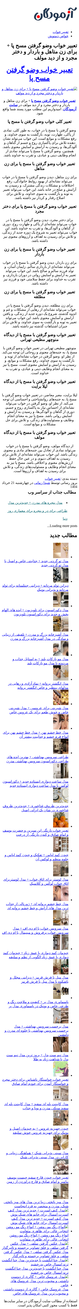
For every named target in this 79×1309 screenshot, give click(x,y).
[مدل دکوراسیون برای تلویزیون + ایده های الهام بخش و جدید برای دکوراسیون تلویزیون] (60, 606)
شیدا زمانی (42, 483)
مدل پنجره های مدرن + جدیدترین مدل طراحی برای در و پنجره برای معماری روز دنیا (37, 511)
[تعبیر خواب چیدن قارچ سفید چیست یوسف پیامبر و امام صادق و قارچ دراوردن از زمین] (60, 1173)
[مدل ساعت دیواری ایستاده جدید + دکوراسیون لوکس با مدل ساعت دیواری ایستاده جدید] (60, 777)
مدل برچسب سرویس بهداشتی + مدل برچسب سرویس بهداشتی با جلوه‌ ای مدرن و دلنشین (36, 1031)
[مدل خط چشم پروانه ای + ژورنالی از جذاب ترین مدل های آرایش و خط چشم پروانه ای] (60, 900)
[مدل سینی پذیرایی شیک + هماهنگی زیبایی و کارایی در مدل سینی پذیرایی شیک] (60, 1149)
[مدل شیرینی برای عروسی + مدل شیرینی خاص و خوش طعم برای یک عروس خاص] (60, 704)
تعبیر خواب (60, 32)
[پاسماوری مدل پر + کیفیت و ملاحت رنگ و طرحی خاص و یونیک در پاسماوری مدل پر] (60, 998)
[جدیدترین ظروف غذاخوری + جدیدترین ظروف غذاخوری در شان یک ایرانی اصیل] (60, 802)
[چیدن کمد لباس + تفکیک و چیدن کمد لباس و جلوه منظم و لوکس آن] (60, 851)
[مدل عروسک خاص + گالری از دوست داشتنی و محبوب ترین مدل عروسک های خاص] (35, 1285)
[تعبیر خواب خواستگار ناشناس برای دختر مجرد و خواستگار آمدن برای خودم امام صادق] (60, 1075)
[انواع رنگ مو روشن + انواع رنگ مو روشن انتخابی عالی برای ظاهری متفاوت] (35, 1231)
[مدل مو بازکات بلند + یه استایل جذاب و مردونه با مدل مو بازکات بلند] (60, 655)
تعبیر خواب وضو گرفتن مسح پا (53, 101)
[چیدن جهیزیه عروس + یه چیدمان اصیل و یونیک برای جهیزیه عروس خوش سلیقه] (60, 1124)
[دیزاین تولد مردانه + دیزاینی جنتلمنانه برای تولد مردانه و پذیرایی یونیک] (60, 581)
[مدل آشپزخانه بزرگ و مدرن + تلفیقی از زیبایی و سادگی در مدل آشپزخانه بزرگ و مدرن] (60, 630)
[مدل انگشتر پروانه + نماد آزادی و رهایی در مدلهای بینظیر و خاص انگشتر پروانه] (60, 679)
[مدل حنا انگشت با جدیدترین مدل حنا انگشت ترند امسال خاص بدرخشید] (35, 1264)
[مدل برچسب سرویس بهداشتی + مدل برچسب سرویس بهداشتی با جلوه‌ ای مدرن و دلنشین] (60, 1022)
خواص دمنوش (58, 36)
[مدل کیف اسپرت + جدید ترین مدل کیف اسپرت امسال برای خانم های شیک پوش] (35, 1214)
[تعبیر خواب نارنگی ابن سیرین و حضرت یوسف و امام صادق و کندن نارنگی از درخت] (60, 826)
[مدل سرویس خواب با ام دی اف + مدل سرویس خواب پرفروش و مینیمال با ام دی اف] (60, 924)
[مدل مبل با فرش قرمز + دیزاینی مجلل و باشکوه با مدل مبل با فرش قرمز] (60, 973)
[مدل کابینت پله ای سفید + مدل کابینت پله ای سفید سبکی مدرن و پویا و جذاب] (60, 1100)
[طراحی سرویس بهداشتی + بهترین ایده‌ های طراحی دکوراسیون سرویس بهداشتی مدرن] (60, 753)
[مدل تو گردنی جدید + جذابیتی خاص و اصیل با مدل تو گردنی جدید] (60, 557)
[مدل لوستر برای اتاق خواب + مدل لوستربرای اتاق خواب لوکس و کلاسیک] (60, 875)
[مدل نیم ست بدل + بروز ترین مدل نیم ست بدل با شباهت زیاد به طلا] (60, 1051)
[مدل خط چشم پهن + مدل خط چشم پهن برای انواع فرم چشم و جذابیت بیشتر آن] (60, 728)
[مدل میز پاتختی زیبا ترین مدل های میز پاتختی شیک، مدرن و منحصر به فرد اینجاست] (60, 1198)
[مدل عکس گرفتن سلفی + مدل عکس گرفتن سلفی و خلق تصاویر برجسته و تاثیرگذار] (35, 1248)
